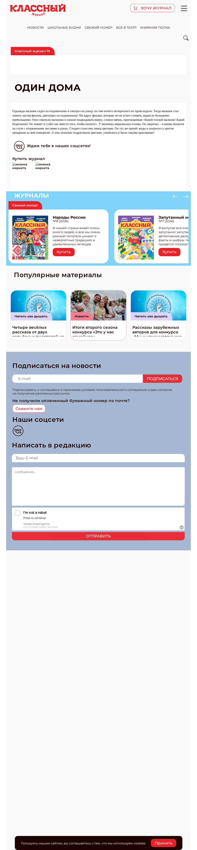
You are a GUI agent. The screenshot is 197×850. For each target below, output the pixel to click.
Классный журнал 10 (32, 51)
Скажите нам (29, 408)
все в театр (126, 27)
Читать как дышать (31, 316)
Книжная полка (155, 27)
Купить (64, 251)
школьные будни (64, 27)
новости (35, 27)
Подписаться (162, 378)
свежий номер (98, 27)
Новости (81, 316)
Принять (163, 843)
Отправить (98, 536)
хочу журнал (155, 8)
